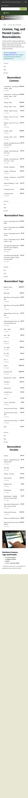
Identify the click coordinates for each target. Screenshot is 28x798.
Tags (5, 69)
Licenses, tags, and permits (14, 25)
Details (7, 90)
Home (4, 25)
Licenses (6, 63)
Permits (6, 73)
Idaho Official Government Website (11, 2)
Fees (5, 66)
